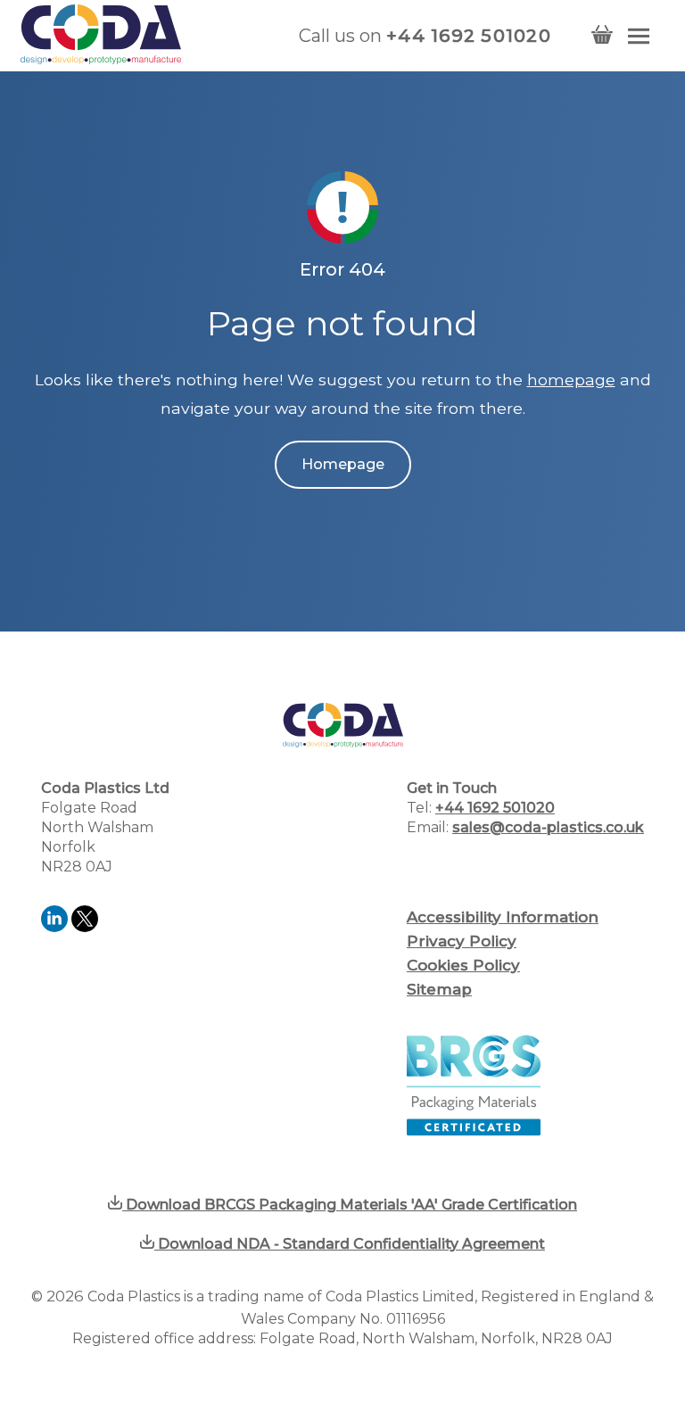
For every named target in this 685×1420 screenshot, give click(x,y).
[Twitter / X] (84, 927)
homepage (571, 379)
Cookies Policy (463, 965)
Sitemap (439, 989)
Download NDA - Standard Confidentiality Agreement (349, 1243)
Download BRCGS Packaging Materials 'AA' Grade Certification (349, 1204)
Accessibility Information (502, 917)
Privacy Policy (461, 941)
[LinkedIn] (56, 927)
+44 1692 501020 (468, 35)
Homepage (342, 464)
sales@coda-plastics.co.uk (548, 827)
